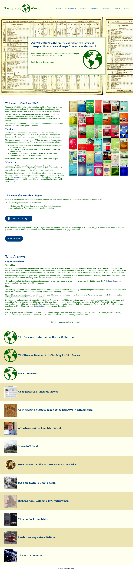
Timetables (69, 8)
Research (94, 8)
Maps (82, 8)
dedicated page (112, 281)
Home (58, 8)
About (126, 8)
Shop (116, 8)
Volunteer (106, 8)
